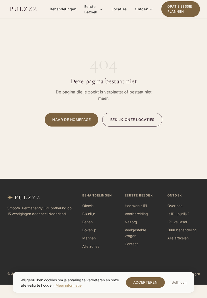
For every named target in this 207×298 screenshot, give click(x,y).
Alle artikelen (178, 238)
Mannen (89, 238)
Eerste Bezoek (90, 9)
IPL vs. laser (177, 222)
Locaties (119, 9)
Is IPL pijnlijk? (178, 214)
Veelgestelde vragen (135, 233)
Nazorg (131, 222)
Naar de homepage (71, 119)
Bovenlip (89, 230)
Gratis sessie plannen (179, 9)
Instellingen (178, 282)
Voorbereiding (136, 214)
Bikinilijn (88, 214)
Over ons (174, 206)
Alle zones (90, 246)
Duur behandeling (182, 230)
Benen (87, 222)
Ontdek (141, 9)
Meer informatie (69, 285)
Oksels (87, 206)
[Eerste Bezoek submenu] (101, 9)
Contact (131, 244)
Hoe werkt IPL (136, 206)
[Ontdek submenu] (151, 9)
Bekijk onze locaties (132, 119)
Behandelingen (63, 9)
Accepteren (145, 282)
